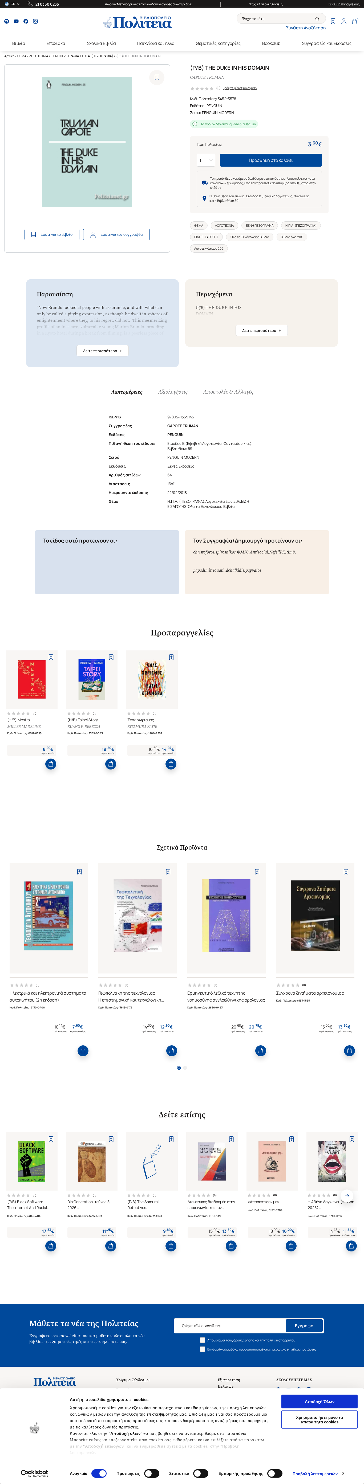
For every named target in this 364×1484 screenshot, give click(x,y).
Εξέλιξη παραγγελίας (344, 4)
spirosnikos (226, 552)
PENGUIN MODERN (218, 112)
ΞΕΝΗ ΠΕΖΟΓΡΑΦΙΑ (65, 56)
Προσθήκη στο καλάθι (271, 160)
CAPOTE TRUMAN (207, 77)
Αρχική (9, 56)
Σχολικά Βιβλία (101, 43)
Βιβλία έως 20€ (292, 237)
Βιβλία (18, 43)
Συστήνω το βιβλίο (56, 234)
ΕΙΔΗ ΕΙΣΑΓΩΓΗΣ (206, 237)
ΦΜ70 (242, 552)
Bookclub (271, 43)
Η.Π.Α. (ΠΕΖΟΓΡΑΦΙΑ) (97, 56)
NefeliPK (277, 552)
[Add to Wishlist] (156, 77)
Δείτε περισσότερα (102, 351)
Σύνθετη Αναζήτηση (306, 28)
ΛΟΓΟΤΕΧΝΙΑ (38, 56)
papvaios (253, 570)
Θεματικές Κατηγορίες (218, 43)
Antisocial (259, 552)
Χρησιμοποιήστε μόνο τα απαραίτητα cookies (319, 1419)
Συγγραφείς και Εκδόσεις (327, 43)
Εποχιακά (56, 43)
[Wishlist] (333, 22)
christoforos (203, 552)
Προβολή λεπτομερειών (315, 1473)
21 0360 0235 (47, 4)
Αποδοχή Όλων (319, 1401)
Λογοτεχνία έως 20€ (209, 248)
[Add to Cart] (50, 764)
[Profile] (343, 22)
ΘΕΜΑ (21, 56)
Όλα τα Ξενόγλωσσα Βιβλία (249, 237)
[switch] (151, 1473)
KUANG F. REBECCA (83, 726)
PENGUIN (214, 105)
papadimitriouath (209, 570)
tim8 (290, 552)
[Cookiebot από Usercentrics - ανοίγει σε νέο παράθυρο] (34, 1474)
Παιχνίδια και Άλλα (156, 43)
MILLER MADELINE (24, 726)
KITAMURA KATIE (142, 726)
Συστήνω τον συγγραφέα (121, 234)
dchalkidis (235, 570)
